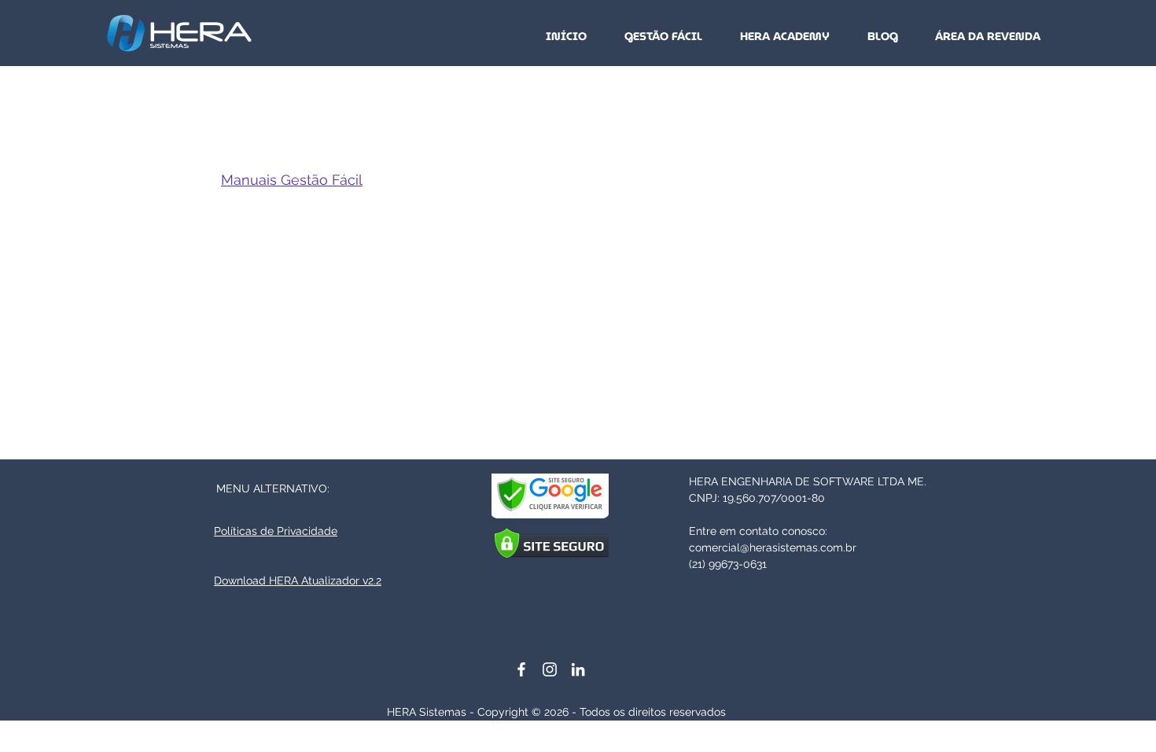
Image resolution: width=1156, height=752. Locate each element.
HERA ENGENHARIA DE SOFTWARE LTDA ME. (807, 481)
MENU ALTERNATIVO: (272, 488)
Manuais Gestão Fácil (292, 179)
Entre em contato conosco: (758, 531)
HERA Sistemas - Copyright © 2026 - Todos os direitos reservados (556, 712)
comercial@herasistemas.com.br (772, 547)
